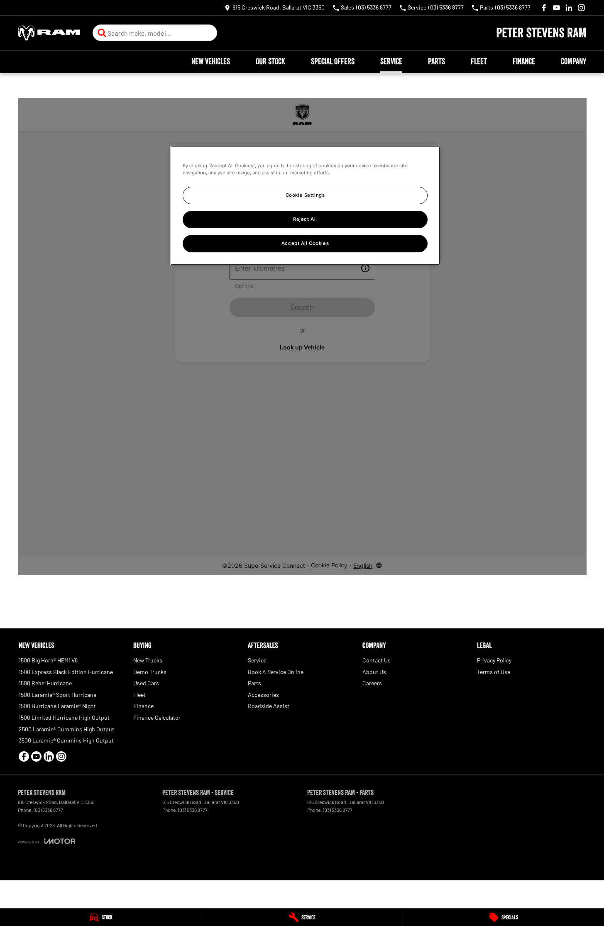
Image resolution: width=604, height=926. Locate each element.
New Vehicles (210, 61)
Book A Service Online (275, 671)
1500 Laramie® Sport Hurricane (57, 694)
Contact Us (376, 660)
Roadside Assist (268, 705)
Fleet (479, 61)
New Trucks (147, 660)
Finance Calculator (157, 717)
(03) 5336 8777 (48, 810)
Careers (372, 683)
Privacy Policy (494, 660)
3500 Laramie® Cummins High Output (66, 740)
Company (573, 61)
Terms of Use (493, 671)
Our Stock (270, 61)
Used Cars (146, 683)
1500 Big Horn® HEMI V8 (48, 660)
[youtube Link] (556, 7)
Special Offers (333, 61)
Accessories (263, 694)
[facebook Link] (544, 7)
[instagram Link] (581, 7)
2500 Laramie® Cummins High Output (66, 729)
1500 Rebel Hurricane (45, 683)
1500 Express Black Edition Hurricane (66, 671)
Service (391, 61)
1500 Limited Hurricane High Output (64, 717)
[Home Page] (49, 33)
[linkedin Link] (569, 7)
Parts (436, 61)
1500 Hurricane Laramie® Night (57, 705)
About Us (374, 671)
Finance (524, 61)
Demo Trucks (149, 671)
